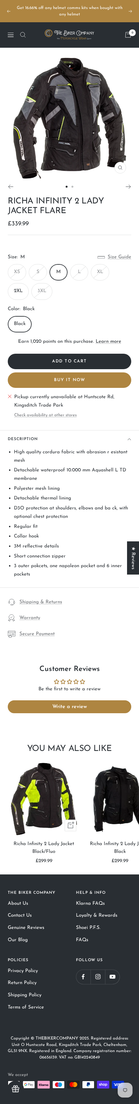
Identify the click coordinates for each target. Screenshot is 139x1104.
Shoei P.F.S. (88, 927)
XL (100, 272)
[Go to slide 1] (67, 187)
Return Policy (22, 983)
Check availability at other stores (45, 415)
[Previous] (10, 186)
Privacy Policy (23, 971)
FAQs (82, 940)
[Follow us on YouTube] (112, 977)
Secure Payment (37, 634)
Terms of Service (26, 1007)
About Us (18, 903)
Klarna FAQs (90, 903)
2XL (18, 291)
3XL (41, 291)
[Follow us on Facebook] (83, 977)
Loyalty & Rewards (96, 915)
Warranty (29, 618)
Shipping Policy (24, 995)
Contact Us (20, 915)
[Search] (23, 35)
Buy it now (69, 380)
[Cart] (128, 35)
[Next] (128, 186)
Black (20, 323)
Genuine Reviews (26, 927)
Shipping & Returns (40, 602)
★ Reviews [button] (133, 558)
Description (23, 439)
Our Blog (18, 940)
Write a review (69, 706)
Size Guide (119, 257)
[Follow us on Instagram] (98, 977)
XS (17, 272)
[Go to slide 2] (72, 187)
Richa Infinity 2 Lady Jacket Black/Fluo (44, 848)
